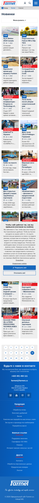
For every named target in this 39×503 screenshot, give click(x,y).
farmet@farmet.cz (19, 380)
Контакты (19, 461)
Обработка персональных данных (19, 464)
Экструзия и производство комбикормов (19, 422)
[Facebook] (10, 395)
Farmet (13, 8)
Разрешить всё (20, 268)
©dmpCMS (19, 499)
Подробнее (19, 260)
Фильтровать (19, 20)
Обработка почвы (19, 410)
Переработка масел (19, 426)
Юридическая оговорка (19, 467)
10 (27, 353)
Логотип (19, 470)
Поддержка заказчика (19, 438)
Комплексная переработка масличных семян (19, 419)
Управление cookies (19, 263)
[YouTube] (16, 395)
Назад (6, 8)
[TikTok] (28, 395)
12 (6, 358)
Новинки (20, 445)
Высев (19, 416)
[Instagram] (22, 395)
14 (16, 358)
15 (21, 358)
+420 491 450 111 (19, 376)
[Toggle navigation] (30, 3)
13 (11, 358)
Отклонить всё (19, 273)
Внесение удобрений (19, 413)
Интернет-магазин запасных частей (19, 448)
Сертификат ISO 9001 (19, 442)
